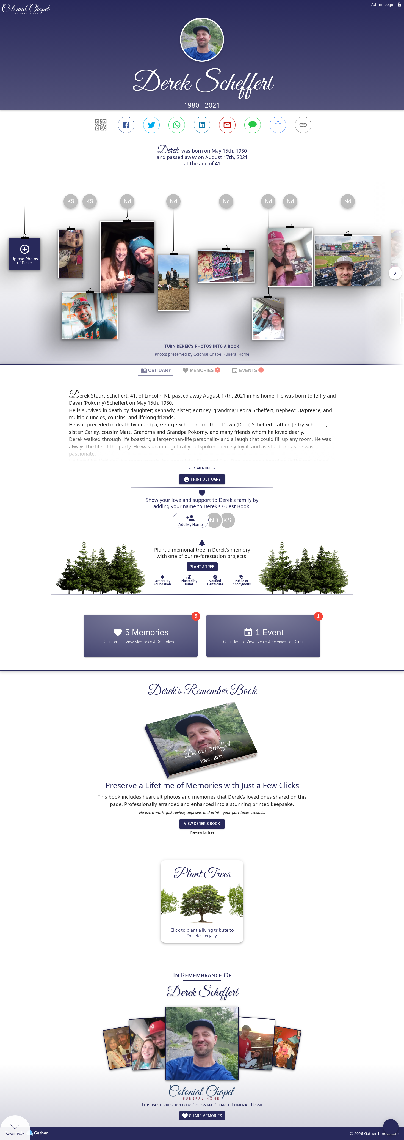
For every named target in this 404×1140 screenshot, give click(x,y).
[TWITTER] (151, 125)
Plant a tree (201, 566)
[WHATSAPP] (176, 125)
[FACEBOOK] (126, 125)
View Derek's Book (202, 823)
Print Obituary (205, 479)
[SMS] (252, 125)
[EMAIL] (227, 125)
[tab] (155, 370)
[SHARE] (278, 125)
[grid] (202, 277)
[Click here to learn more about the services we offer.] (202, 1093)
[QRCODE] (101, 125)
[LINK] (303, 125)
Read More (202, 468)
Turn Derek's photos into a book (202, 346)
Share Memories (205, 1116)
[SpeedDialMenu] (391, 1126)
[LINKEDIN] (202, 125)
